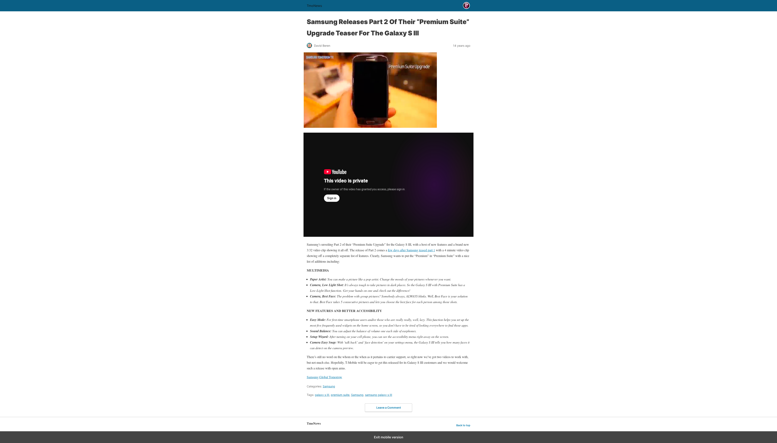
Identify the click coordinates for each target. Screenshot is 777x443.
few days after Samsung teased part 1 (411, 250)
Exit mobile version (388, 437)
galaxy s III (322, 394)
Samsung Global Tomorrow (324, 377)
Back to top (463, 425)
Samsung (329, 386)
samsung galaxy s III (378, 394)
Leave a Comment (388, 407)
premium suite (340, 394)
